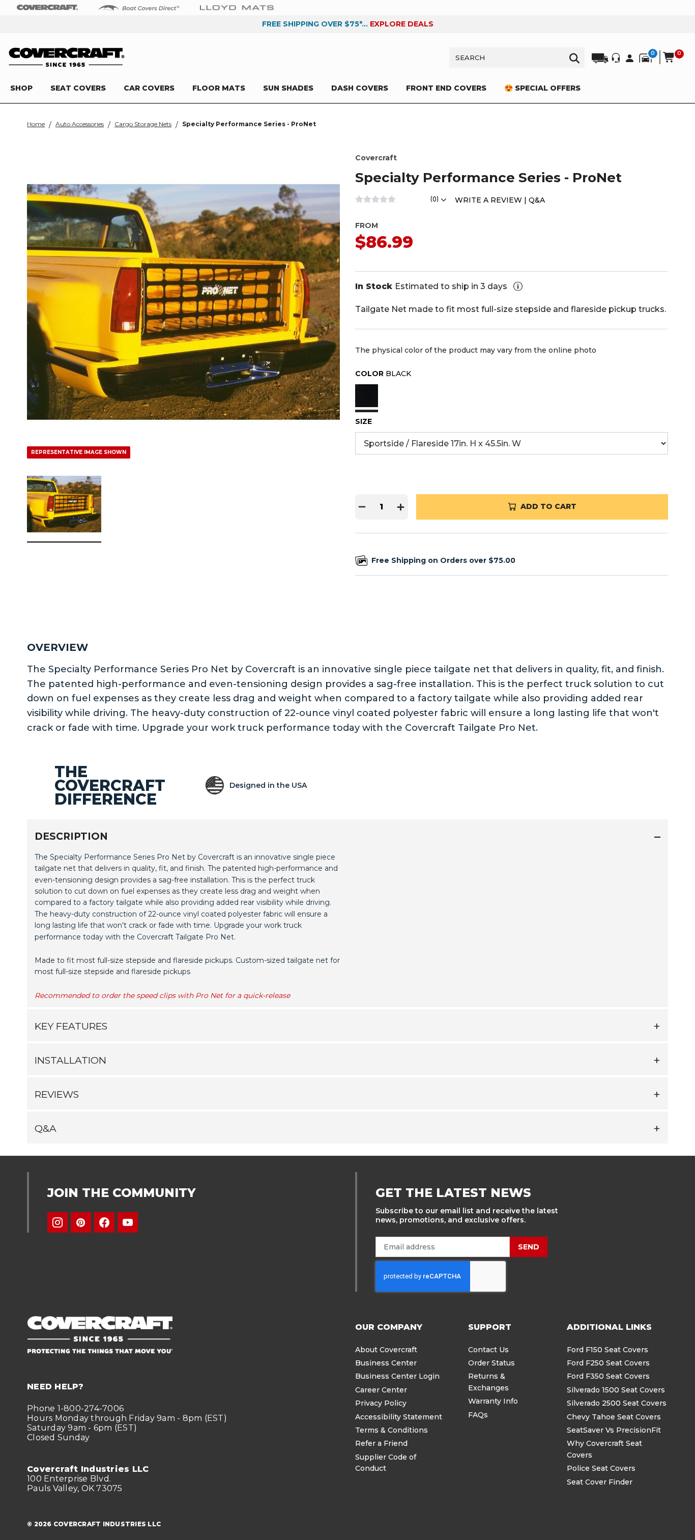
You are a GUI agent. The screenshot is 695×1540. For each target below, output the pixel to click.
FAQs (478, 1414)
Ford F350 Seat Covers (608, 1376)
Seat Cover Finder (599, 1482)
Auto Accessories (79, 124)
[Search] (574, 57)
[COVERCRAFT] (67, 57)
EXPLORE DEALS (401, 23)
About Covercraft (386, 1349)
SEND (528, 1246)
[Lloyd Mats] (237, 7)
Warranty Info (493, 1401)
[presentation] (347, 925)
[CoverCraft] (47, 7)
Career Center (381, 1389)
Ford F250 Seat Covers (608, 1362)
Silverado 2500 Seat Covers (617, 1403)
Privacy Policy (381, 1403)
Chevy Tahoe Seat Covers (614, 1416)
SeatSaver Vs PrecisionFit (614, 1430)
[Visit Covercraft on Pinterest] (81, 1222)
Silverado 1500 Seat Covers (616, 1389)
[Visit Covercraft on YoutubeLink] (128, 1222)
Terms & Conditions (391, 1430)
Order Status (491, 1362)
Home (36, 124)
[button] (366, 397)
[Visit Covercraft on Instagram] (57, 1222)
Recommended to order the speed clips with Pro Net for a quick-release (162, 995)
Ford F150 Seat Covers (607, 1349)
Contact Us (488, 1349)
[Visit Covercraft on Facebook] (104, 1222)
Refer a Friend (381, 1443)
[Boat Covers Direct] (139, 7)
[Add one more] (401, 507)
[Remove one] (362, 507)
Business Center (386, 1362)
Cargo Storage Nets (142, 124)
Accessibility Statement (398, 1416)
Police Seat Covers (601, 1468)
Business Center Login (397, 1376)
